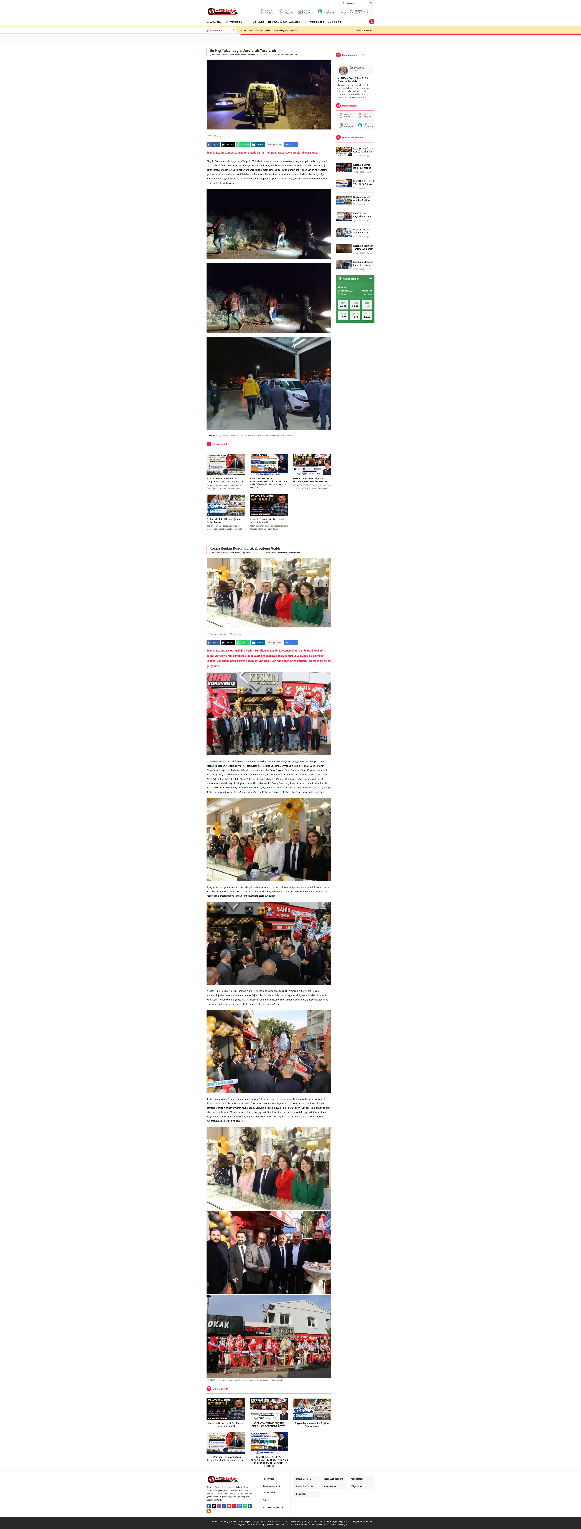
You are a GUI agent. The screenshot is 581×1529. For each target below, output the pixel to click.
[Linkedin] (224, 1506)
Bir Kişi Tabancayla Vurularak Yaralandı (230, 435)
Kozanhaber (274, 435)
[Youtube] (229, 1506)
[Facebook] (209, 1506)
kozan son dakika (262, 435)
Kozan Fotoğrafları (243, 552)
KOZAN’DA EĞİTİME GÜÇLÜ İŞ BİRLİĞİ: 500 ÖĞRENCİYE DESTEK (310, 480)
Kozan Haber (240, 54)
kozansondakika (286, 435)
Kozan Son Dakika (254, 54)
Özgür (357, 67)
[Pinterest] (234, 1506)
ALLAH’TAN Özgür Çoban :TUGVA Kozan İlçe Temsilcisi (352, 80)
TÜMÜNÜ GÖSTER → (365, 30)
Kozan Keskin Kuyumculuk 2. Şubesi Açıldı (232, 1380)
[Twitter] (214, 1506)
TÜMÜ (363, 54)
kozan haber (250, 435)
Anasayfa (216, 54)
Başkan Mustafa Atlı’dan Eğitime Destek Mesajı (223, 520)
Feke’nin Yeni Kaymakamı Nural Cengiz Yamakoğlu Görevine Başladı (276, 30)
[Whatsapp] (245, 1506)
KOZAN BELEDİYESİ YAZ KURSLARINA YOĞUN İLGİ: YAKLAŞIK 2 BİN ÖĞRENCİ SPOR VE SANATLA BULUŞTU (268, 483)
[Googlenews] (239, 1506)
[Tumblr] (250, 1506)
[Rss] (209, 1511)
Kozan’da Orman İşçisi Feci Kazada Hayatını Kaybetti (267, 520)
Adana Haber (228, 54)
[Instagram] (219, 1506)
